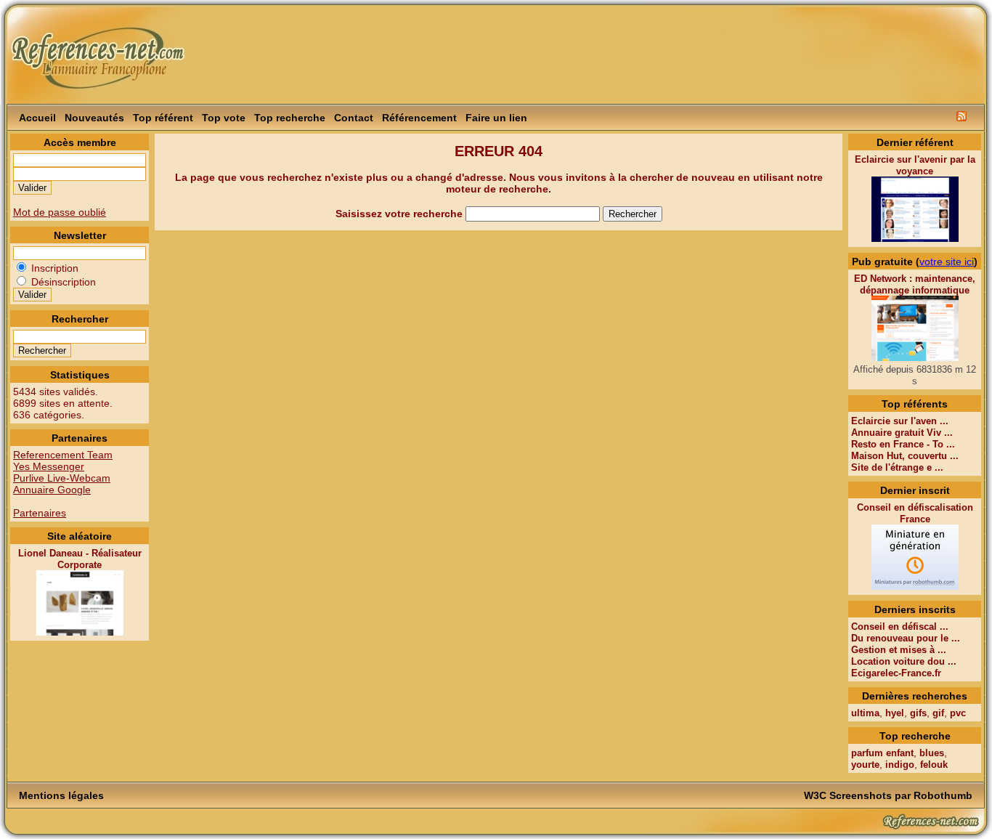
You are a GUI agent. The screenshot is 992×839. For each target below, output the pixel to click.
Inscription (53, 268)
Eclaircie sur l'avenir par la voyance (915, 165)
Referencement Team (63, 455)
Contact (353, 117)
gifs (918, 713)
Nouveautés (94, 117)
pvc (958, 713)
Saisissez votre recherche (400, 213)
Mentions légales (61, 795)
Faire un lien (496, 117)
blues (931, 752)
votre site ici (946, 261)
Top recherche (289, 117)
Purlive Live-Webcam (61, 478)
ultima (865, 713)
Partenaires (39, 513)
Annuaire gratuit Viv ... (902, 432)
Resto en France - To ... (903, 444)
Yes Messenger (48, 466)
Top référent (163, 117)
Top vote (223, 117)
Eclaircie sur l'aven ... (899, 421)
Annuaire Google (52, 489)
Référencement (419, 117)
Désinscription (62, 282)
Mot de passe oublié (59, 212)
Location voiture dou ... (903, 661)
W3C (815, 795)
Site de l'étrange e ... (897, 467)
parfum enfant (882, 752)
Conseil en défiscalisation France (915, 513)
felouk (934, 764)
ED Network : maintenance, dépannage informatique (914, 284)
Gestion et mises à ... (898, 649)
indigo (899, 764)
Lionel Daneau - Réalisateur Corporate (80, 559)
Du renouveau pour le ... (905, 638)
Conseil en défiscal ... (899, 626)
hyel (894, 713)
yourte (865, 764)
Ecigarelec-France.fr (896, 673)
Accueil (37, 117)
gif (938, 713)
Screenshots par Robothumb (900, 795)
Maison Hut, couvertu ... (905, 455)
